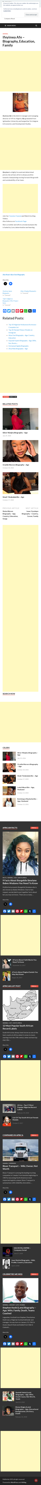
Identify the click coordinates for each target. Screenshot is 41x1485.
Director (13, 397)
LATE (17, 1305)
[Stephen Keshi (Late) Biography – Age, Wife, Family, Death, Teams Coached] (20, 1303)
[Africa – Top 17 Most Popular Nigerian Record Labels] (9, 1105)
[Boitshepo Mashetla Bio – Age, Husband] (9, 799)
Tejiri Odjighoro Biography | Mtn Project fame (10, 301)
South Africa (22, 877)
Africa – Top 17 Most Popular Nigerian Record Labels (26, 1107)
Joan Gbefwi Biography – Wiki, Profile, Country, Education (23, 1261)
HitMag (23, 1482)
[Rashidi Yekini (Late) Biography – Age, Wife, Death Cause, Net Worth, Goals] (8, 1393)
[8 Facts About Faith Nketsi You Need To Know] (7, 960)
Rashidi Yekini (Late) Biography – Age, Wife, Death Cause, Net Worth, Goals (25, 1395)
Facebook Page (20, 221)
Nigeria (22, 1305)
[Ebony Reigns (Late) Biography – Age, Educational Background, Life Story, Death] (8, 1407)
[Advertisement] (20, 71)
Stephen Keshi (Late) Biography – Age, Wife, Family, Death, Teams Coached (19, 1310)
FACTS (4, 877)
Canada (5, 1163)
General (5, 33)
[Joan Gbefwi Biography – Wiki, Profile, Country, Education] (6, 1260)
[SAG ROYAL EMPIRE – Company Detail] (7, 1248)
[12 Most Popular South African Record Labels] (20, 1021)
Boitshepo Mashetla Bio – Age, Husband (27, 800)
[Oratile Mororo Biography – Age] (20, 462)
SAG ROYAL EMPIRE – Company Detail (22, 1249)
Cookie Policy (7, 11)
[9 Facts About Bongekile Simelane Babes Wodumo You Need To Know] (20, 876)
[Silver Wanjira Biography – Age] (20, 430)
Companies (12, 1163)
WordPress (14, 1482)
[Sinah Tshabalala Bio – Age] (20, 495)
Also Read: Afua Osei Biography (14, 275)
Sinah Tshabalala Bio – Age (13, 497)
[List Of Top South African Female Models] (7, 1118)
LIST (10, 1023)
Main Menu (11, 25)
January (12, 1305)
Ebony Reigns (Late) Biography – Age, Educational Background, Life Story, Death (26, 1410)
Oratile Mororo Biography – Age (16, 465)
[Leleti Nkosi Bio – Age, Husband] (9, 788)
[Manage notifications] (36, 1480)
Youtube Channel (15, 216)
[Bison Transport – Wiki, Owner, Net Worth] (20, 1161)
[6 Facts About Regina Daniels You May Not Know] (6, 972)
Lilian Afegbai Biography (28, 291)
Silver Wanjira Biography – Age (15, 433)
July (15, 877)
